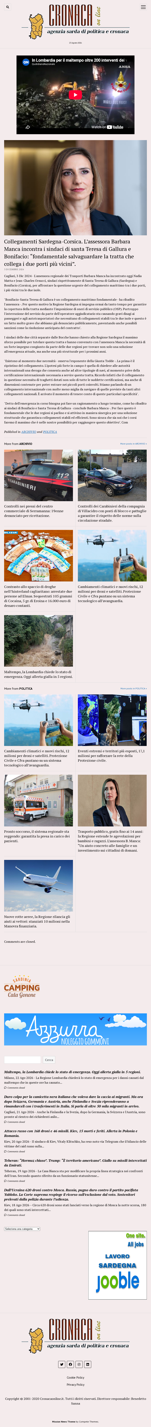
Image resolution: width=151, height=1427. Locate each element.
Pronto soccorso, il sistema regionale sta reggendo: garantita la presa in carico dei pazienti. (37, 836)
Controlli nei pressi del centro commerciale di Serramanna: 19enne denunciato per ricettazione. (34, 511)
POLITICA (50, 432)
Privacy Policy (75, 1384)
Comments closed (16, 1087)
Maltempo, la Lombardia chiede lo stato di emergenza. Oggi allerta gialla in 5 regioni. (38, 674)
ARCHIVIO (28, 432)
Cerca (49, 1060)
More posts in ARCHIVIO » (133, 443)
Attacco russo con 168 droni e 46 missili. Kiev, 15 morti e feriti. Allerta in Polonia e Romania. (70, 1133)
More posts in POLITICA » (134, 688)
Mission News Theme (63, 1421)
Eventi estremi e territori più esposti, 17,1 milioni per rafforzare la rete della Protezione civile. (111, 756)
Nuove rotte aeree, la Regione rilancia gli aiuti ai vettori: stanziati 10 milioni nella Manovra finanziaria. (37, 921)
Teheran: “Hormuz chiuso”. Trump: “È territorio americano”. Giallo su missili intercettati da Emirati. (75, 1162)
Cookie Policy (75, 1377)
